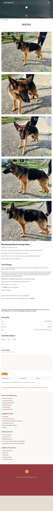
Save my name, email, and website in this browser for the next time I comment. (19, 382)
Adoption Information (7, 398)
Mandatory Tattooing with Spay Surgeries (12, 420)
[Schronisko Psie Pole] (26, 11)
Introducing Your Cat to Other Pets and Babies (13, 443)
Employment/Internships (8, 402)
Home (2, 19)
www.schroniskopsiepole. (6, 290)
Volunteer (4, 427)
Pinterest (14, 339)
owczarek (41, 329)
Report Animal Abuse (7, 409)
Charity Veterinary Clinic (8, 423)
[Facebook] (26, 7)
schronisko (46, 329)
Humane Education (6, 404)
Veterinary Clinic (6, 407)
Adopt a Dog (5, 455)
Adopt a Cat (5, 452)
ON (38, 329)
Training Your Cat (6, 436)
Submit (4, 373)
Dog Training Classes (7, 400)
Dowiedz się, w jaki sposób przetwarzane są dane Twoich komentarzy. (34, 387)
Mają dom (50, 326)
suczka (50, 329)
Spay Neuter (5, 416)
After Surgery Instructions (8, 418)
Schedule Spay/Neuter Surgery (9, 425)
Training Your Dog (6, 434)
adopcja (35, 329)
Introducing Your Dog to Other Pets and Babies (13, 441)
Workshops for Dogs (7, 439)
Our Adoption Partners (7, 459)
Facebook (3, 339)
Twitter (9, 339)
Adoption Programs (7, 457)
